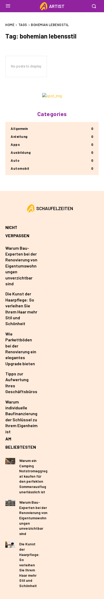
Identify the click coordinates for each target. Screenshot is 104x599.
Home (9, 25)
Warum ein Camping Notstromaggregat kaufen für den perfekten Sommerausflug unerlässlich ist (33, 476)
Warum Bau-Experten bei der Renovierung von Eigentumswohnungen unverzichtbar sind (21, 265)
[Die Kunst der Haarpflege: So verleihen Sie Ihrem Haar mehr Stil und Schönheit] (10, 544)
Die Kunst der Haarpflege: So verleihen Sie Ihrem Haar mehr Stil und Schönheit (29, 565)
